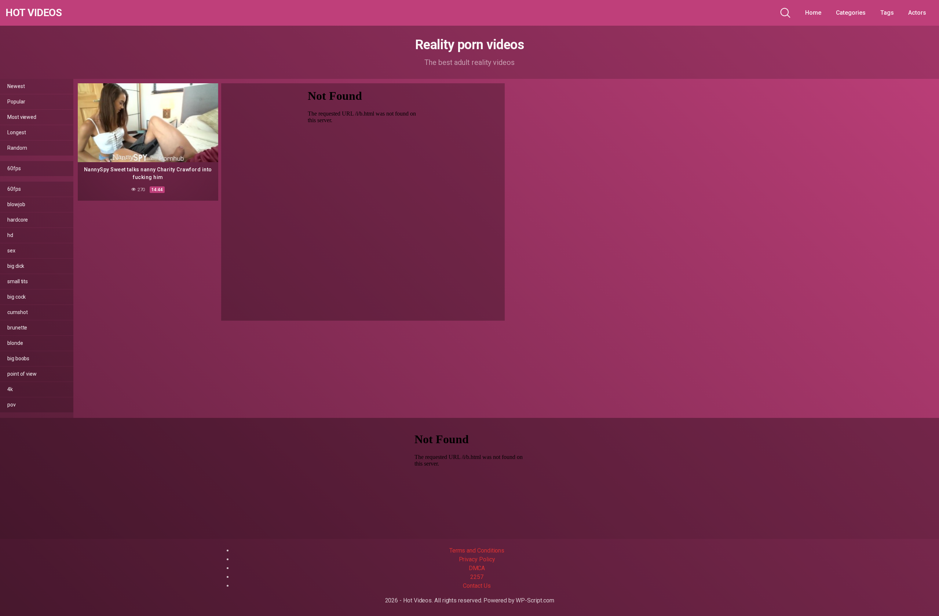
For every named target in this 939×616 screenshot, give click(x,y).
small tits (17, 281)
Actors (917, 12)
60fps (14, 168)
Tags (887, 12)
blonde (15, 343)
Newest (16, 86)
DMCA (477, 568)
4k (10, 389)
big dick (15, 266)
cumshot (17, 312)
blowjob (16, 204)
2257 (476, 576)
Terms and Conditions (476, 550)
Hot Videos (34, 13)
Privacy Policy (477, 559)
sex (11, 251)
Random (17, 148)
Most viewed (21, 117)
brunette (17, 328)
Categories (851, 12)
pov (11, 405)
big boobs (18, 358)
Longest (16, 132)
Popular (16, 102)
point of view (22, 374)
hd (10, 235)
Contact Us (476, 585)
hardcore (17, 220)
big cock (16, 297)
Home (813, 12)
